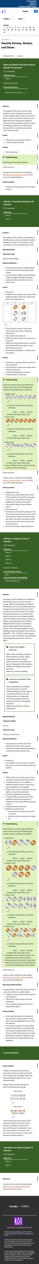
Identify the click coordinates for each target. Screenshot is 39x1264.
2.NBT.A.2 (8, 219)
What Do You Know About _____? (16, 92)
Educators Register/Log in (27, 6)
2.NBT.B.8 (8, 563)
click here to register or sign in (16, 175)
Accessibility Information (24, 1227)
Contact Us (32, 5)
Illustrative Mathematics (16, 1232)
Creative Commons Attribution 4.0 (22, 1234)
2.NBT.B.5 (8, 556)
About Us (33, 3)
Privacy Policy (11, 1227)
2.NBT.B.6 (8, 559)
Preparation (8, 56)
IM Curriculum (31, 1)
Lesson (20, 56)
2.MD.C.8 (8, 79)
